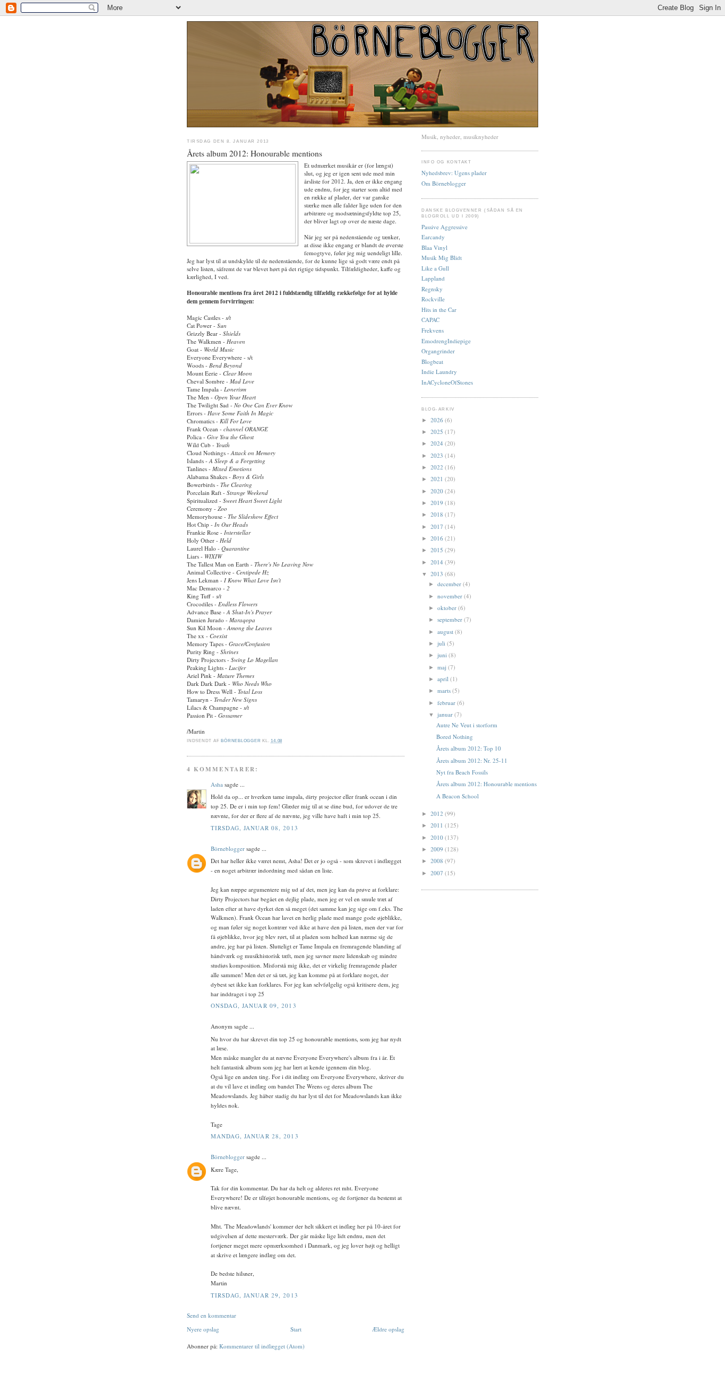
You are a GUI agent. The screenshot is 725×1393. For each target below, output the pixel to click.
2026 (437, 420)
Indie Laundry (439, 372)
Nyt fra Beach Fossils (462, 772)
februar (447, 703)
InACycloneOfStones (447, 382)
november (450, 596)
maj (442, 667)
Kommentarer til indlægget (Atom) (262, 1346)
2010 (437, 837)
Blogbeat (432, 361)
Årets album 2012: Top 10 (468, 748)
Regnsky (432, 289)
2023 (437, 455)
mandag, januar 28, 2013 (255, 1136)
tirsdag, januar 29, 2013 (254, 1295)
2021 (437, 479)
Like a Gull (435, 268)
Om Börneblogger (443, 183)
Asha (217, 784)
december (450, 584)
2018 (437, 514)
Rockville (433, 299)
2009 (437, 849)
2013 (437, 574)
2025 (437, 432)
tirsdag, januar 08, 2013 (254, 828)
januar (445, 714)
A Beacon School (457, 796)
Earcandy (433, 237)
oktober (447, 608)
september (450, 619)
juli (442, 643)
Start (295, 1329)
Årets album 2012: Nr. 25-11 (471, 760)
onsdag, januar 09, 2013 (254, 1005)
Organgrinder (438, 351)
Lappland (433, 278)
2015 (437, 550)
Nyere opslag (203, 1329)
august (446, 631)
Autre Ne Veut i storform (466, 725)
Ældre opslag (388, 1329)
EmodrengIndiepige (446, 341)
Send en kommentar (211, 1315)
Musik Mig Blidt (441, 258)
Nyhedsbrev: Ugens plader (454, 173)
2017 (437, 526)
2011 (437, 825)
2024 (437, 443)
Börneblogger (228, 848)
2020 (437, 491)
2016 (437, 538)
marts (444, 690)
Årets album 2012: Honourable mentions (486, 784)
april (443, 679)
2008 (437, 861)
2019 (437, 503)
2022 (437, 467)
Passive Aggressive (444, 227)
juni (442, 655)
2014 (437, 562)
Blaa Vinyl (434, 247)
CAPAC (430, 320)
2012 (437, 813)
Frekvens (432, 330)
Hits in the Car (438, 310)
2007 (437, 873)
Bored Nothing (454, 737)
